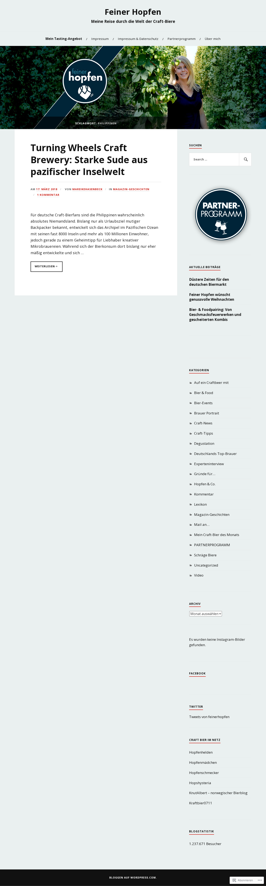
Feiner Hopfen (133, 11)
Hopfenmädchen (203, 762)
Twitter (196, 707)
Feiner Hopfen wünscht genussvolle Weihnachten (211, 297)
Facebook (197, 673)
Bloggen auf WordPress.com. (133, 877)
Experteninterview (209, 463)
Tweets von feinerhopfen (209, 716)
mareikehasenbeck (87, 189)
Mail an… (201, 524)
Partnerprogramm (181, 39)
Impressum (100, 39)
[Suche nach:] (220, 159)
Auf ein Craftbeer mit (211, 382)
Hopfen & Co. (205, 484)
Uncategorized (206, 565)
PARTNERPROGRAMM (212, 544)
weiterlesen (43, 268)
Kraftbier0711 (200, 803)
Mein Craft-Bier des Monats (216, 534)
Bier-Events (203, 402)
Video (198, 575)
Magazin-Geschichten (131, 189)
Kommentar (204, 494)
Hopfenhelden (201, 752)
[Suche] (245, 159)
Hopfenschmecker (204, 772)
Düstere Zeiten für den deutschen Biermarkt (209, 282)
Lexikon (200, 504)
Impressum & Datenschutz (138, 39)
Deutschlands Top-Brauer (215, 453)
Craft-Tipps (203, 433)
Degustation (204, 443)
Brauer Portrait (206, 413)
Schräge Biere (205, 555)
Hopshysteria (200, 782)
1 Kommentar (48, 195)
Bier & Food (203, 392)
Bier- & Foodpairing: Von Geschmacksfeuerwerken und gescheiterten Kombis (215, 314)
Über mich (212, 39)
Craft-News (203, 423)
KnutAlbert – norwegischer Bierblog (218, 792)
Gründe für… (204, 473)
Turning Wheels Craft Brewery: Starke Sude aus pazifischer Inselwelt (89, 159)
